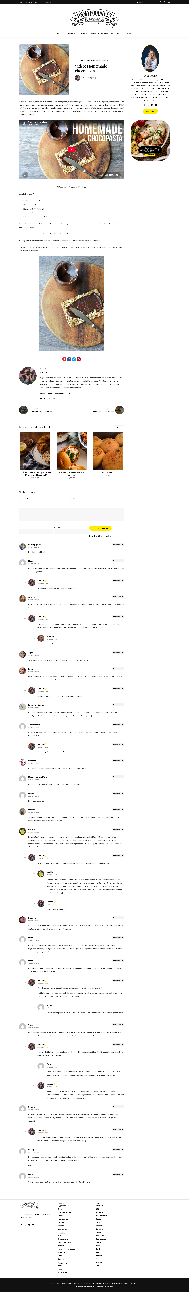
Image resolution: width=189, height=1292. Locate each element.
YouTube (41, 398)
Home (21, 2)
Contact (49, 2)
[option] (35, 455)
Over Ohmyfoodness (35, 2)
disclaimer (134, 1284)
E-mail (57, 528)
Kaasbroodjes (108, 472)
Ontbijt (89, 60)
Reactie (22, 506)
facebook (156, 2)
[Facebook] (69, 359)
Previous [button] (117, 427)
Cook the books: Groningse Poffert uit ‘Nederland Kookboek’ (35, 473)
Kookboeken (116, 33)
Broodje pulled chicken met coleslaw (71, 473)
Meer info (150, 111)
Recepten (61, 33)
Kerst (60, 1266)
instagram (160, 2)
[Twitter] (74, 359)
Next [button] (122, 427)
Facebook (45, 398)
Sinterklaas (63, 1272)
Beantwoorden (118, 544)
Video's (105, 60)
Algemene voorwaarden (84, 1286)
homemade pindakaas (80, 105)
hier (61, 187)
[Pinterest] (79, 359)
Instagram (50, 398)
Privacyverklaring (100, 1286)
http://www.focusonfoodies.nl (55, 752)
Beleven (82, 33)
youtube (169, 2)
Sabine (83, 78)
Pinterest (54, 398)
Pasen (60, 1269)
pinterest (165, 2)
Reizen (70, 33)
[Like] (64, 359)
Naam (21, 528)
